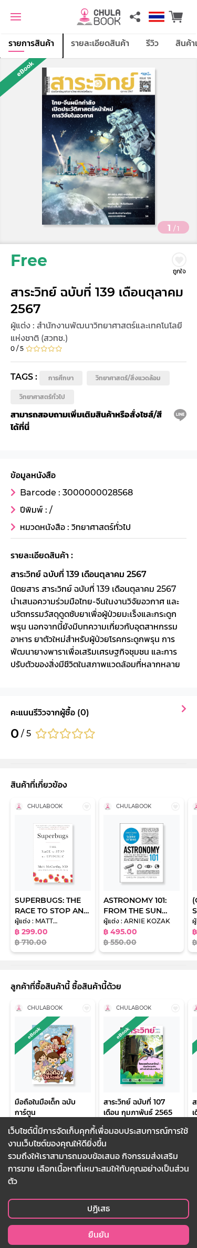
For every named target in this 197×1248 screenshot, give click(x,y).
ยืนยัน (98, 1235)
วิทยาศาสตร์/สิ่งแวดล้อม (128, 378)
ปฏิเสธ (98, 1208)
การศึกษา (61, 378)
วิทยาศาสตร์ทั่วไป (42, 397)
